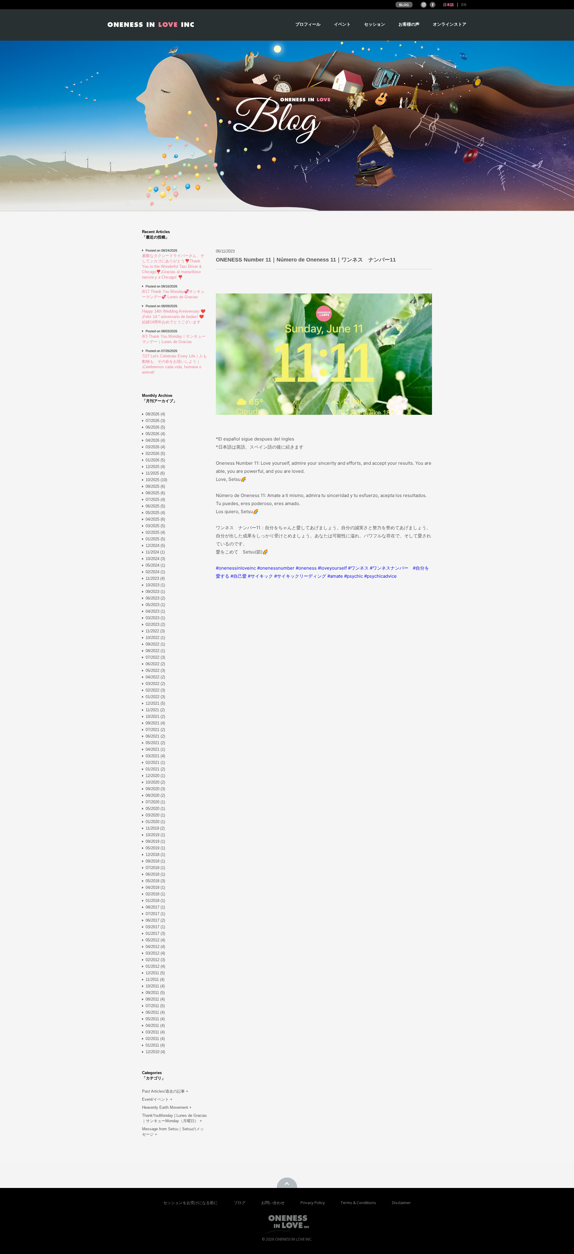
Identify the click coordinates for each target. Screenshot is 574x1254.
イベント (342, 24)
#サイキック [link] (260, 576)
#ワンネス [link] (358, 568)
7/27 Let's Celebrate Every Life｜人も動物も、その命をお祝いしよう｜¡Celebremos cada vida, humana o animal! (174, 364)
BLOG (404, 5)
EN (463, 5)
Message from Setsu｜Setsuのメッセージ (173, 1132)
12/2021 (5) (155, 703)
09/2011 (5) (155, 992)
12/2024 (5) (155, 545)
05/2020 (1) (155, 808)
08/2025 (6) (155, 493)
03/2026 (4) (155, 447)
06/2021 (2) (155, 736)
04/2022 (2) (155, 677)
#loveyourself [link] (332, 568)
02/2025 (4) (155, 532)
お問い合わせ (273, 1202)
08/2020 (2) (155, 795)
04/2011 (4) (155, 1025)
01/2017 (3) (155, 933)
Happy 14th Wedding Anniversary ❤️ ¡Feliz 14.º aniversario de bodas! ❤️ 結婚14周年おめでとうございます (173, 316)
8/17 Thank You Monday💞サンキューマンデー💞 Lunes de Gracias (173, 294)
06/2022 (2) (155, 664)
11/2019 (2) (155, 828)
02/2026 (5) (155, 453)
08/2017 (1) (155, 907)
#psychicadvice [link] (380, 576)
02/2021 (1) (155, 762)
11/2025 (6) (155, 473)
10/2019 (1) (155, 835)
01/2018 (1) (155, 900)
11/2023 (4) (155, 578)
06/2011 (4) (155, 1012)
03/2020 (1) (155, 815)
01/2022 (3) (155, 697)
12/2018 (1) (155, 854)
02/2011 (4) (155, 1038)
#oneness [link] (306, 568)
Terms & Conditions (359, 1202)
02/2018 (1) (155, 894)
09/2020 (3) (155, 789)
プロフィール (307, 24)
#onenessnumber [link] (275, 568)
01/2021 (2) (155, 769)
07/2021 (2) (155, 729)
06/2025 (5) (155, 506)
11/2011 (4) (155, 979)
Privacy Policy (313, 1202)
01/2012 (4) (155, 966)
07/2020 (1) (155, 802)
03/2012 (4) (155, 953)
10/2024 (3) (155, 558)
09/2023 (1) (155, 591)
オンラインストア (449, 24)
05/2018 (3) (155, 881)
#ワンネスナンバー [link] (389, 568)
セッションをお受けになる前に (190, 1202)
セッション (374, 24)
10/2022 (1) (155, 637)
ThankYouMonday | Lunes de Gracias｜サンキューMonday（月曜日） (174, 1118)
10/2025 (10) (156, 480)
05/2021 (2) (155, 743)
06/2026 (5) (155, 427)
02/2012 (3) (155, 960)
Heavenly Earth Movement (167, 1107)
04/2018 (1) (155, 887)
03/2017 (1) (155, 927)
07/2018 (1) (155, 867)
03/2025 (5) (155, 526)
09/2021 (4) (155, 723)
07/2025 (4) (155, 499)
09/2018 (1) (155, 861)
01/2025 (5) (155, 539)
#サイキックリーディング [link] (300, 576)
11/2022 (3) (155, 631)
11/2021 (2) (155, 710)
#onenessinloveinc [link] (236, 568)
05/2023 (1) (155, 604)
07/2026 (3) (155, 420)
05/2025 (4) (155, 512)
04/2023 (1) (155, 611)
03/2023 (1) (155, 618)
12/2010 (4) (155, 1052)
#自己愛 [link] (238, 576)
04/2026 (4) (155, 440)
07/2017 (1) (155, 914)
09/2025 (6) (155, 486)
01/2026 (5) (155, 460)
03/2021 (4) (155, 756)
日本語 (448, 5)
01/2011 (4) (155, 1045)
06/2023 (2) (155, 598)
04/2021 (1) (155, 749)
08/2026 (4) (155, 414)
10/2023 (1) (155, 585)
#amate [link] (335, 576)
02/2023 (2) (155, 624)
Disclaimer (401, 1202)
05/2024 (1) (155, 565)
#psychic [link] (353, 576)
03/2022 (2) (155, 683)
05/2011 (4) (155, 1019)
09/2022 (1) (155, 644)
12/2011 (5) (155, 973)
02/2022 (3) (155, 690)
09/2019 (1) (155, 841)
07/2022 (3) (155, 657)
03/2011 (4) (155, 1032)
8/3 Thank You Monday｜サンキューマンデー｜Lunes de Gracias (173, 339)
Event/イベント (157, 1099)
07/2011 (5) (155, 1006)
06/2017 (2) (155, 920)
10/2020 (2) (155, 782)
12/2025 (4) (155, 466)
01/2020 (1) (155, 821)
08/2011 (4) (155, 999)
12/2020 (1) (155, 775)
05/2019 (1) (155, 848)
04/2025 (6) (155, 519)
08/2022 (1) (155, 651)
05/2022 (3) (155, 670)
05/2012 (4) (155, 940)
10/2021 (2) (155, 716)
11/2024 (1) (155, 552)
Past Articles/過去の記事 (165, 1091)
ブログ (240, 1202)
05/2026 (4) (155, 434)
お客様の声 (409, 24)
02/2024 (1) (155, 572)
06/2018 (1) (155, 874)
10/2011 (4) (155, 986)
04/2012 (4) (155, 946)
